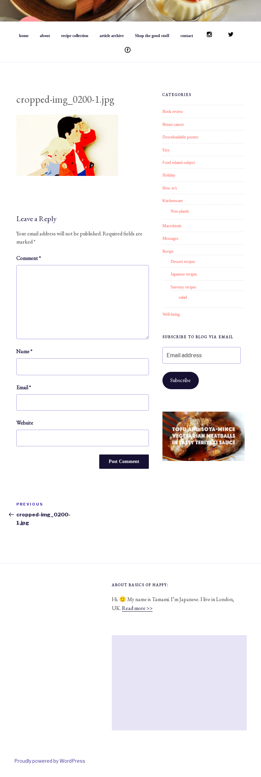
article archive (112, 35)
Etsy (166, 150)
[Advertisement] (179, 682)
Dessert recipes (183, 261)
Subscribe (180, 380)
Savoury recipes (183, 287)
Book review (172, 111)
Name (24, 351)
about (45, 35)
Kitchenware (172, 200)
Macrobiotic (172, 226)
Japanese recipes (184, 274)
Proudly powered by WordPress (49, 761)
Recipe (167, 251)
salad (183, 297)
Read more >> (137, 608)
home (24, 35)
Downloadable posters (180, 137)
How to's (169, 188)
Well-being (171, 314)
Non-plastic (180, 211)
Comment (28, 258)
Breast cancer (173, 124)
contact (186, 35)
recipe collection (74, 35)
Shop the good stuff (152, 35)
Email (23, 387)
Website (24, 422)
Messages (170, 238)
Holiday (168, 175)
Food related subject (178, 162)
